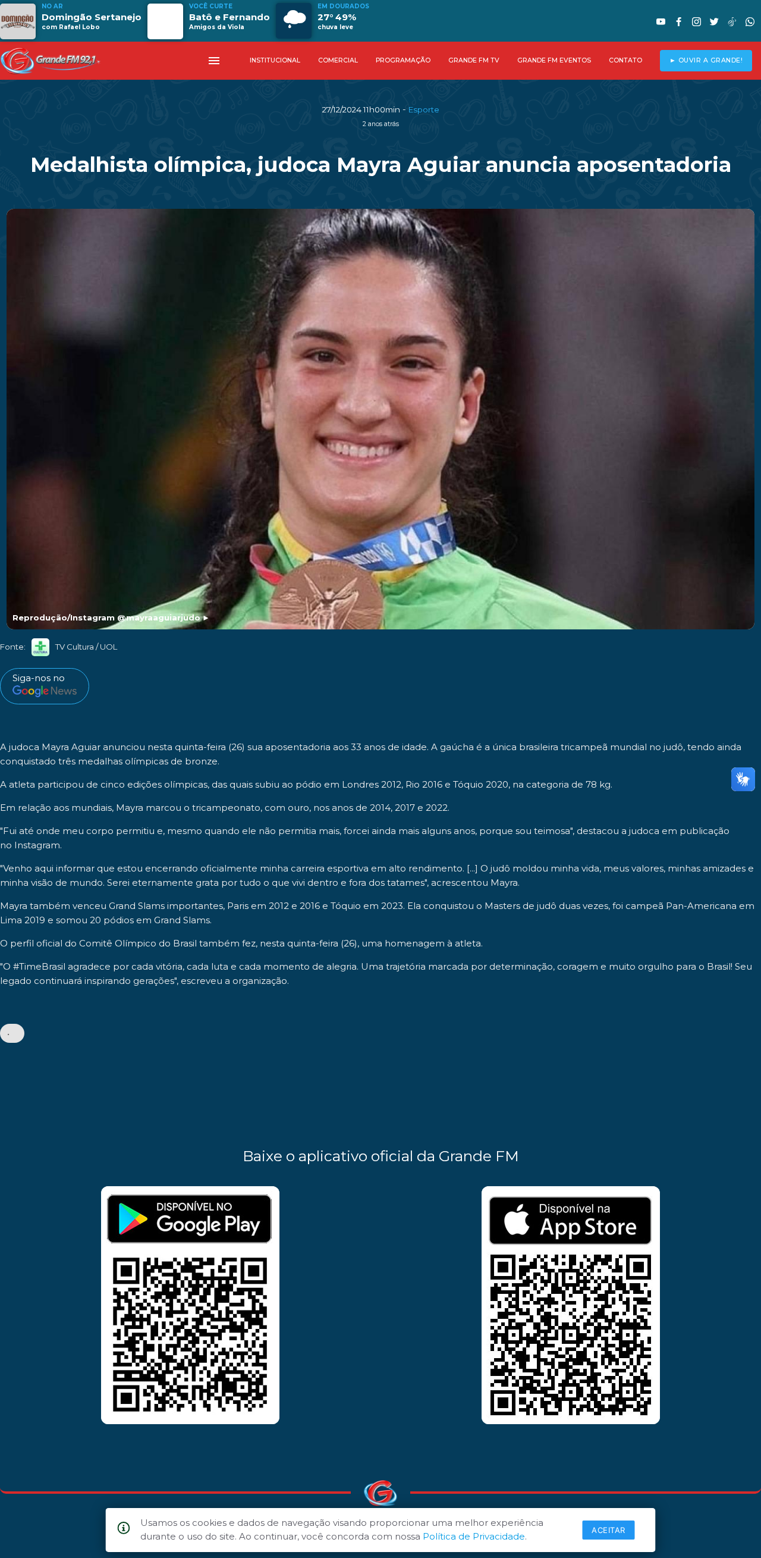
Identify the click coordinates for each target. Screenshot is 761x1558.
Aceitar (608, 1530)
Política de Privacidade (474, 1536)
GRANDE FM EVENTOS (554, 60)
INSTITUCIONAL (275, 60)
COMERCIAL (338, 60)
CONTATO (625, 60)
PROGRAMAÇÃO (403, 60)
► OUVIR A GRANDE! (706, 60)
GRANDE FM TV (473, 60)
